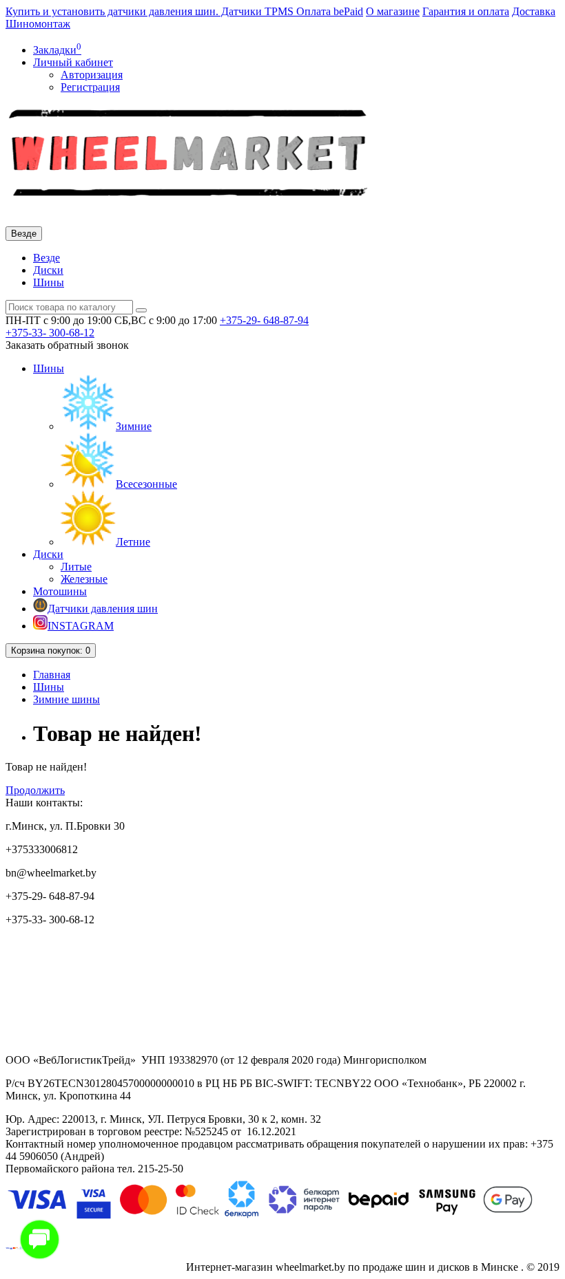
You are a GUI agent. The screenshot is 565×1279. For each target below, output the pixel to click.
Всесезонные (146, 484)
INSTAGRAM (81, 626)
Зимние (134, 426)
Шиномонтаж (38, 24)
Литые (76, 566)
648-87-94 (264, 320)
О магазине (393, 11)
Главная (51, 674)
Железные (84, 579)
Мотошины (60, 591)
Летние (133, 542)
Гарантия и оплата (465, 11)
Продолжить (35, 790)
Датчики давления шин (103, 608)
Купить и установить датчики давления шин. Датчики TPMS (151, 11)
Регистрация (90, 87)
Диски (48, 270)
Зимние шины (66, 699)
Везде (46, 258)
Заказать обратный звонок (67, 345)
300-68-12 (50, 332)
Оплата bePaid (329, 11)
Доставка (533, 11)
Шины (48, 282)
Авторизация (92, 74)
